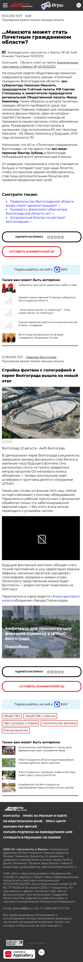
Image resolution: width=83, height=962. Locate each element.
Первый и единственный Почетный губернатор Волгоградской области (47, 299)
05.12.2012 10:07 (12, 16)
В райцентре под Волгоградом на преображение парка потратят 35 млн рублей (46, 786)
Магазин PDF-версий (20, 826)
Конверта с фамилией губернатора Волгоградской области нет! (36, 211)
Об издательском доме (22, 821)
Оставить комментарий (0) (31, 251)
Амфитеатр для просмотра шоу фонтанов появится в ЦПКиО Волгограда (38, 633)
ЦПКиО (7, 441)
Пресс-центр (56, 821)
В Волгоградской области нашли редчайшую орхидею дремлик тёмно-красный (46, 761)
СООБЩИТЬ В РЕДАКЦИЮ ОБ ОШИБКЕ (32, 837)
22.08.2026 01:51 (12, 357)
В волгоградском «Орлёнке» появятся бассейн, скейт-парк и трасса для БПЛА (47, 774)
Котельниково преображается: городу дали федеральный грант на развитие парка (45, 749)
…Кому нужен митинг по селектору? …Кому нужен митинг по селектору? (44, 311)
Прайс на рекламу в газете (45, 816)
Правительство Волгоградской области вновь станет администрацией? (40, 203)
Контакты (11, 816)
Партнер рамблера (36, 943)
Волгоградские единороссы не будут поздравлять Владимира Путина (41, 336)
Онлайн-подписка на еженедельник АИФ (37, 832)
